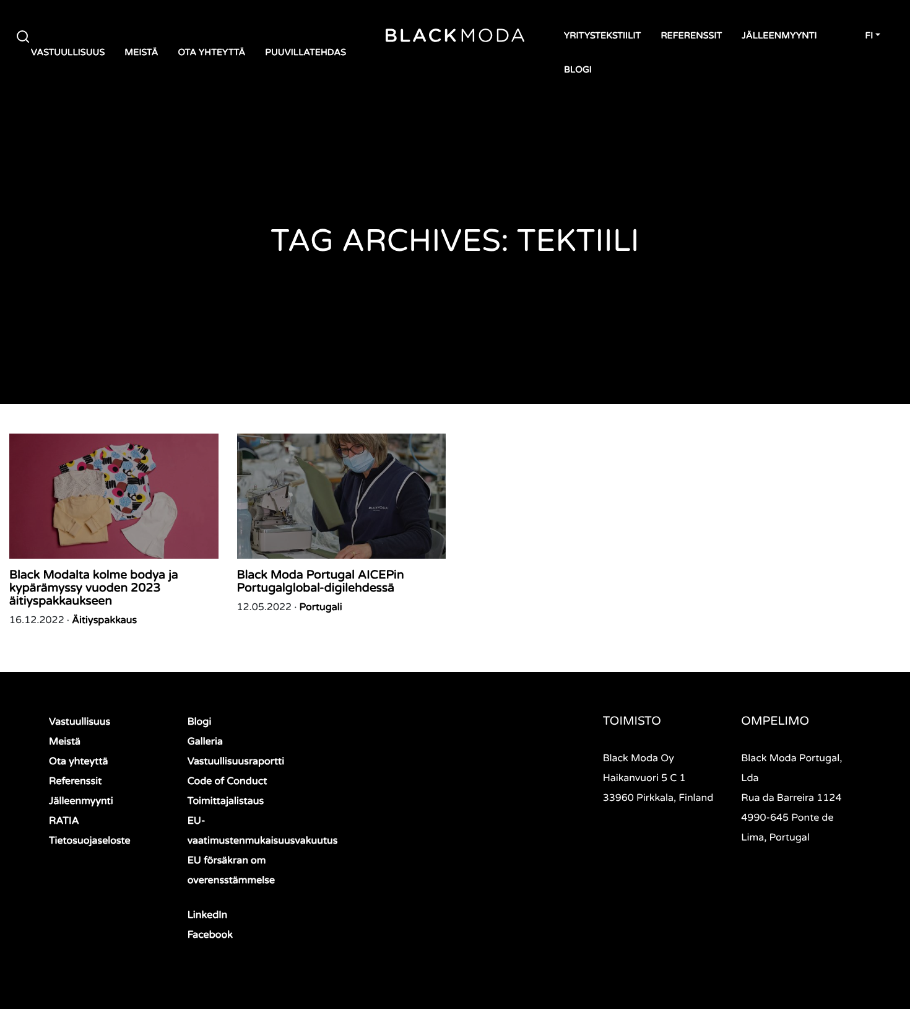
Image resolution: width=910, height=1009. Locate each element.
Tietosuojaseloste (90, 840)
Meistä (141, 53)
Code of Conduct (227, 781)
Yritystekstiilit (602, 36)
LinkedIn (208, 915)
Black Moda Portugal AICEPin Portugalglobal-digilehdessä (320, 581)
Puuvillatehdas (305, 53)
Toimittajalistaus (226, 801)
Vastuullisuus (68, 53)
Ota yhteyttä (211, 53)
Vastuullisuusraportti (236, 761)
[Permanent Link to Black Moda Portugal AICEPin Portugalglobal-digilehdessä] (341, 496)
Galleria (205, 741)
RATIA (64, 821)
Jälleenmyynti (779, 36)
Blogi (578, 70)
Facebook (210, 934)
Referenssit (691, 36)
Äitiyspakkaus (104, 620)
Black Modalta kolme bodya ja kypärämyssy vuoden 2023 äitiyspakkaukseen (93, 588)
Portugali (321, 607)
